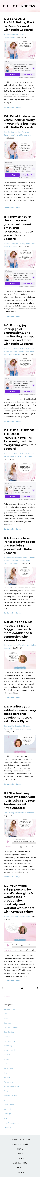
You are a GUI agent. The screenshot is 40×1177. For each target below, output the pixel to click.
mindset (14, 35)
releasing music (10, 1096)
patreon (7, 1077)
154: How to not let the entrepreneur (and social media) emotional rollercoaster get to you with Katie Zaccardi (18, 227)
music (6, 1064)
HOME (20, 1149)
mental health (21, 349)
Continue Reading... (12, 107)
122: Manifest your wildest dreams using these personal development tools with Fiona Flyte (20, 714)
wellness (13, 247)
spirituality (8, 354)
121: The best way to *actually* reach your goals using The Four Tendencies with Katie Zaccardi (19, 800)
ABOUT (20, 1154)
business (7, 35)
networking (8, 1068)
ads (5, 1014)
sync (6, 1118)
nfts (5, 1073)
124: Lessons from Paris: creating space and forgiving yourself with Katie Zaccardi (19, 545)
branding (7, 1018)
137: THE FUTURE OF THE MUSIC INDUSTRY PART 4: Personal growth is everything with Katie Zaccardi (20, 439)
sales (32, 351)
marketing (8, 1046)
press (6, 1091)
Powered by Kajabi (20, 1144)
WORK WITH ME (20, 1163)
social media (9, 1105)
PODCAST (20, 1158)
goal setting (9, 132)
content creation (11, 1027)
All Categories (9, 1009)
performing (8, 1082)
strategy (7, 648)
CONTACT (20, 1172)
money (6, 351)
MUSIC (20, 1168)
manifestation (9, 349)
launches (8, 1036)
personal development (20, 244)
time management (23, 135)
